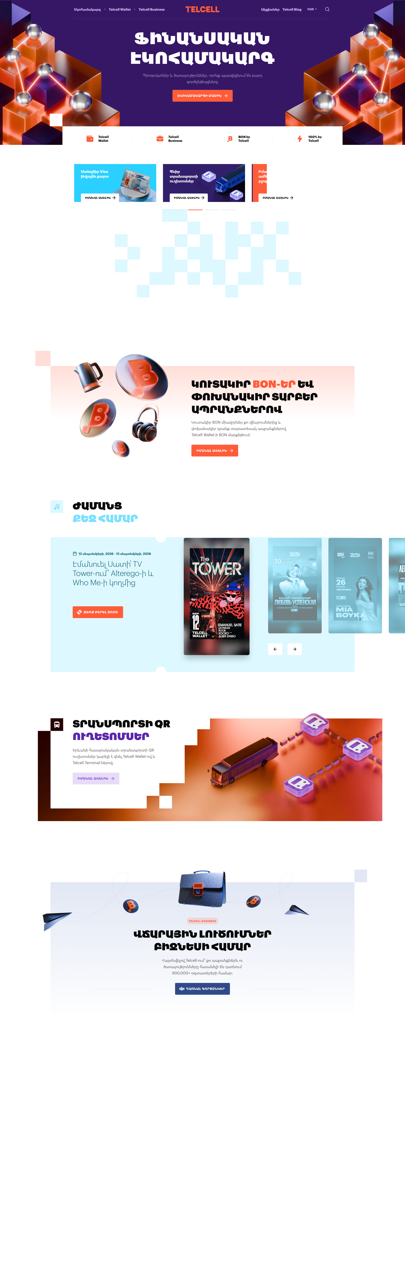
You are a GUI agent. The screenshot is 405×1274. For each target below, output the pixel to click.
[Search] (327, 9)
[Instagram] (244, 1230)
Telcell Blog (292, 9)
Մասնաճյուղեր (239, 1151)
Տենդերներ (314, 1160)
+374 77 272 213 (294, 1212)
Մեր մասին (236, 1115)
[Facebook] (232, 1230)
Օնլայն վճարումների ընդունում (162, 1131)
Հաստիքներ (303, 1115)
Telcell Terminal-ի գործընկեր (159, 1143)
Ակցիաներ (270, 9)
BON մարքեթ (148, 1149)
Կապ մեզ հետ (238, 1139)
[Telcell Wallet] (106, 248)
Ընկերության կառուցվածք (247, 1133)
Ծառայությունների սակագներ (250, 1127)
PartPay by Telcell (85, 1127)
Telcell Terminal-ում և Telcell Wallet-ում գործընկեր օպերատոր (166, 1118)
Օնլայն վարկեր (84, 1133)
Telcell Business (152, 9)
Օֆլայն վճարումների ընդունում (162, 1125)
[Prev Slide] (275, 649)
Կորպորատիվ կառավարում (248, 1160)
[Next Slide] (295, 649)
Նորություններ (239, 1145)
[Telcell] (202, 9)
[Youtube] (256, 1230)
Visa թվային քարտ (86, 1115)
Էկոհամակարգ (87, 9)
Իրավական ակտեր (242, 1166)
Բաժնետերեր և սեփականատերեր (253, 1121)
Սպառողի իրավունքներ (277, 1166)
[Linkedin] (267, 1230)
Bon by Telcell (82, 1121)
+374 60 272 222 (239, 1212)
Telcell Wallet (120, 9)
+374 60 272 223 (267, 1212)
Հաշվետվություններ (287, 1160)
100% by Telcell (83, 1139)
